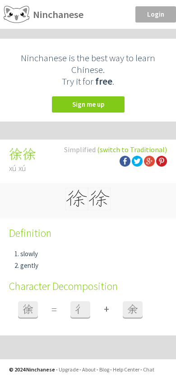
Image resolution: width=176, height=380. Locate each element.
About (89, 369)
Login (155, 14)
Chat (148, 369)
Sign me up (88, 104)
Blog (104, 369)
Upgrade (69, 369)
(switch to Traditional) (132, 149)
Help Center (126, 369)
